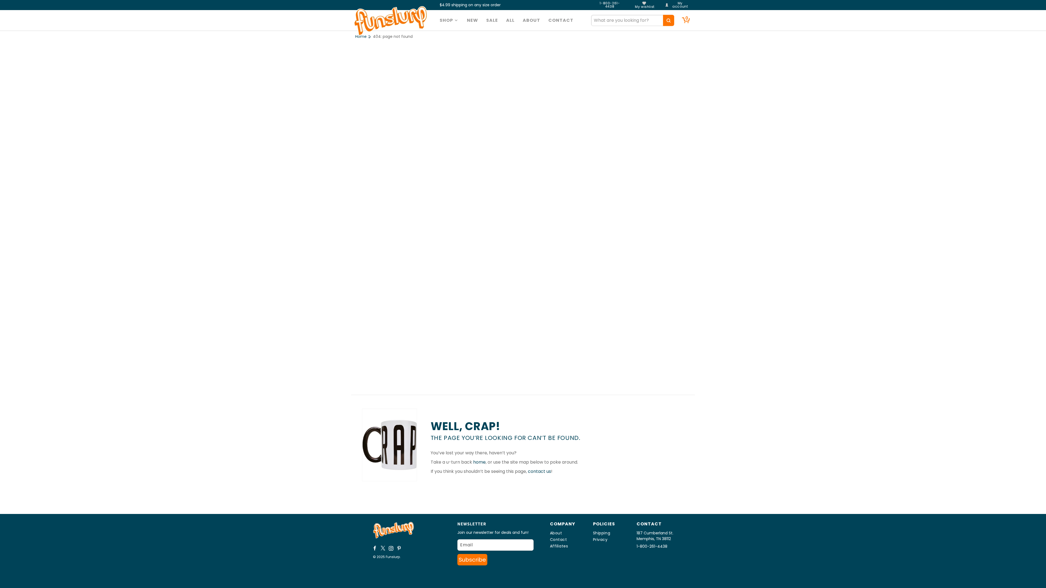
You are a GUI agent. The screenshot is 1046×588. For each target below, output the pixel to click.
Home (361, 36)
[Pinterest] (399, 548)
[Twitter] (383, 548)
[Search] (668, 20)
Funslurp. (393, 557)
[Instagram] (391, 548)
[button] (449, 20)
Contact (558, 539)
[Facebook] (375, 548)
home (479, 462)
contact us (539, 471)
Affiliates (559, 546)
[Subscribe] (472, 559)
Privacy (600, 539)
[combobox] (632, 20)
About (556, 533)
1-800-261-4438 (610, 5)
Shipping (601, 533)
